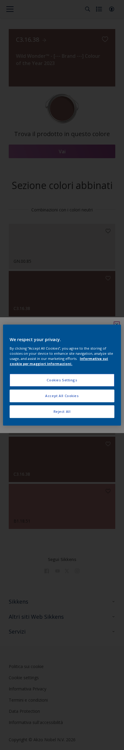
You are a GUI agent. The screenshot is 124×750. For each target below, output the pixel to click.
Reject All (62, 411)
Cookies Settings (62, 380)
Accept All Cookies (62, 395)
